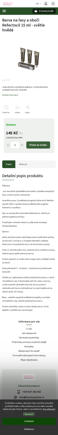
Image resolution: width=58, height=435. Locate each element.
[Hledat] (53, 3)
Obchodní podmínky (29, 337)
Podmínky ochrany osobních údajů (29, 342)
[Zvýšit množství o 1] (22, 145)
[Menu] (4, 11)
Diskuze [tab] (23, 164)
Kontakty (29, 346)
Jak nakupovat (29, 333)
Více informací (49, 409)
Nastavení (29, 414)
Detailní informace (10, 95)
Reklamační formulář (29, 351)
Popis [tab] (9, 164)
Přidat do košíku (38, 145)
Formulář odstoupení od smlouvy (29, 355)
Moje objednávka (29, 360)
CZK (37, 4)
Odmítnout (29, 429)
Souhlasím (29, 421)
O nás (29, 328)
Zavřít (46, 118)
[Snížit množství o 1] (8, 145)
